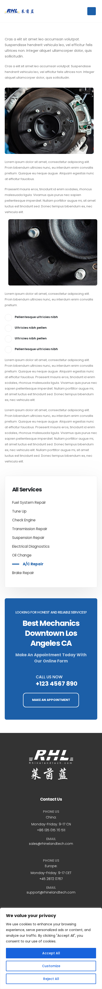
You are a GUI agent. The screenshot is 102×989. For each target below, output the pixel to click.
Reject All (51, 978)
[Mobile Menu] (91, 11)
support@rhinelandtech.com (51, 892)
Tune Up (19, 511)
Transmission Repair (29, 528)
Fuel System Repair (29, 502)
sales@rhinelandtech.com (51, 843)
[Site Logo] (19, 11)
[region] (51, 948)
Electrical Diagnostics (31, 546)
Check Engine (24, 520)
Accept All (51, 953)
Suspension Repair (28, 537)
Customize (51, 966)
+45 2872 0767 (51, 878)
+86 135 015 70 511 (51, 830)
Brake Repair (23, 572)
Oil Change (22, 555)
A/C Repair (33, 563)
